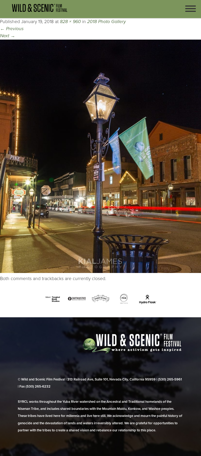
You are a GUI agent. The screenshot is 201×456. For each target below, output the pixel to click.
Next (7, 36)
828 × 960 (70, 21)
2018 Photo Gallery (106, 21)
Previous (12, 28)
